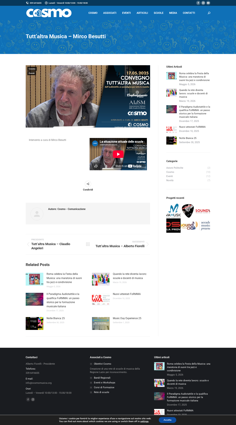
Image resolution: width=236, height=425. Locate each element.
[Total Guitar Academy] (188, 211)
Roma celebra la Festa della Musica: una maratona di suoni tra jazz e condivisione (64, 278)
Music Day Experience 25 (127, 318)
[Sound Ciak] (188, 225)
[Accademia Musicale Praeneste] (203, 225)
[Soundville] (203, 211)
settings (144, 421)
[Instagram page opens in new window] (203, 3)
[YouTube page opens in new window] (208, 3)
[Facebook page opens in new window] (198, 3)
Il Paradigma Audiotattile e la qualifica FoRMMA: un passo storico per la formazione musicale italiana (63, 300)
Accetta (167, 419)
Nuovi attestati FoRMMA (127, 294)
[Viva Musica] (173, 211)
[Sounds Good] (173, 225)
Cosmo (32, 69)
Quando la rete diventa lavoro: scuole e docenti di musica (130, 276)
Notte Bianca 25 (56, 318)
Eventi (32, 73)
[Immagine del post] (34, 279)
